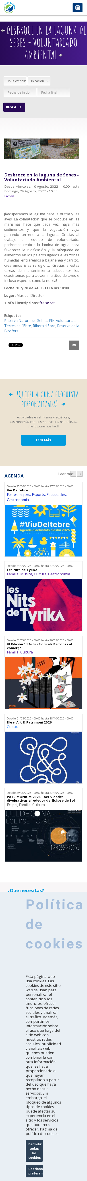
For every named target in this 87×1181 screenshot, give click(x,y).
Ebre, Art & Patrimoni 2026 (29, 722)
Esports (38, 494)
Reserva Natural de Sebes (25, 320)
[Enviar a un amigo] (74, 345)
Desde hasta (40, 486)
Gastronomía (18, 499)
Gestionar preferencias (35, 1171)
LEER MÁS (43, 440)
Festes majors (18, 494)
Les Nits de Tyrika (22, 570)
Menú (77, 8)
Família (13, 574)
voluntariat (65, 320)
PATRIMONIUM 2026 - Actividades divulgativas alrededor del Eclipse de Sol (41, 798)
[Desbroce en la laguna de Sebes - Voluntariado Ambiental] (41, 149)
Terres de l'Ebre (17, 325)
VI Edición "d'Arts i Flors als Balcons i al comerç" (39, 646)
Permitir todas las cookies (34, 1151)
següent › (80, 474)
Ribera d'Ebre (44, 325)
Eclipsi (12, 804)
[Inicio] (21, 8)
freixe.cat (47, 302)
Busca (11, 107)
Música (26, 574)
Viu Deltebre (17, 490)
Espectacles (56, 494)
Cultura (40, 574)
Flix (51, 320)
